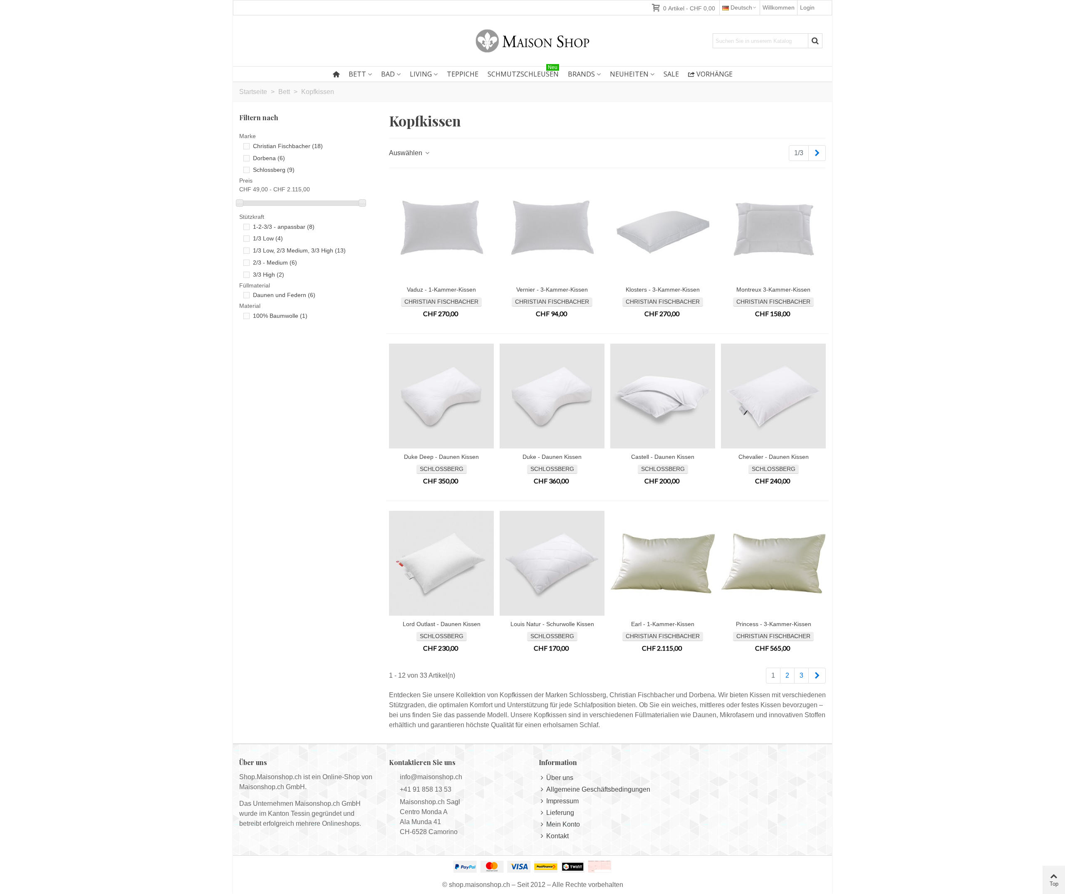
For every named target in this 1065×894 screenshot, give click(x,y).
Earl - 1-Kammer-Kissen (662, 624)
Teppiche (462, 74)
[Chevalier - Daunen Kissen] (773, 396)
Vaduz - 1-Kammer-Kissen (441, 289)
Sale (671, 74)
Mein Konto (563, 824)
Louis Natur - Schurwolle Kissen (552, 624)
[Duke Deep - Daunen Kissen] (441, 396)
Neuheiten (629, 74)
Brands (581, 74)
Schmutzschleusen (523, 73)
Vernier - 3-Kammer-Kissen (552, 289)
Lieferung (560, 812)
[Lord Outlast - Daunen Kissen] (441, 563)
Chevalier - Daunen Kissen (773, 456)
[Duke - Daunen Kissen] (552, 396)
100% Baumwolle (280, 315)
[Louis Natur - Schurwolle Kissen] (552, 563)
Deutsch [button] (741, 7)
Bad (388, 74)
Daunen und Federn (284, 295)
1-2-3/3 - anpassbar (284, 226)
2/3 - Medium (275, 262)
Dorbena (269, 158)
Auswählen (406, 152)
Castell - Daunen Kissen (662, 456)
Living (421, 74)
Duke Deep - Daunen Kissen (441, 456)
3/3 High (268, 274)
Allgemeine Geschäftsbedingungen (598, 789)
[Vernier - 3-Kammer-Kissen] (552, 228)
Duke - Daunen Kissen (552, 456)
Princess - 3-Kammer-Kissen (773, 624)
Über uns (559, 777)
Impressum (562, 801)
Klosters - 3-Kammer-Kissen (663, 289)
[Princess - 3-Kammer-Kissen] (773, 563)
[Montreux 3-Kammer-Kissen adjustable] (773, 228)
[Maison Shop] (532, 40)
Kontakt (557, 836)
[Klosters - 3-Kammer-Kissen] (662, 228)
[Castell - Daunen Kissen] (662, 396)
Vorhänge (714, 74)
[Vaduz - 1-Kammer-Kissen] (441, 228)
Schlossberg (274, 169)
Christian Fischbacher (288, 146)
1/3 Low (268, 238)
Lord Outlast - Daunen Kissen (441, 624)
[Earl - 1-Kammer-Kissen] (662, 563)
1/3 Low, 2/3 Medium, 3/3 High (299, 250)
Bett (357, 74)
